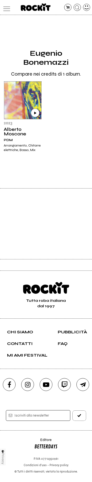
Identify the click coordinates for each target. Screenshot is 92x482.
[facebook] (9, 384)
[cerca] (77, 7)
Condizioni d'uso (35, 465)
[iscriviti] (79, 415)
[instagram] (27, 384)
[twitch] (64, 384)
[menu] (5, 7)
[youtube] (46, 384)
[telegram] (82, 384)
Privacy (3, 458)
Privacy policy (59, 465)
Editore (43, 442)
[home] (36, 7)
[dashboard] (86, 7)
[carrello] (67, 7)
